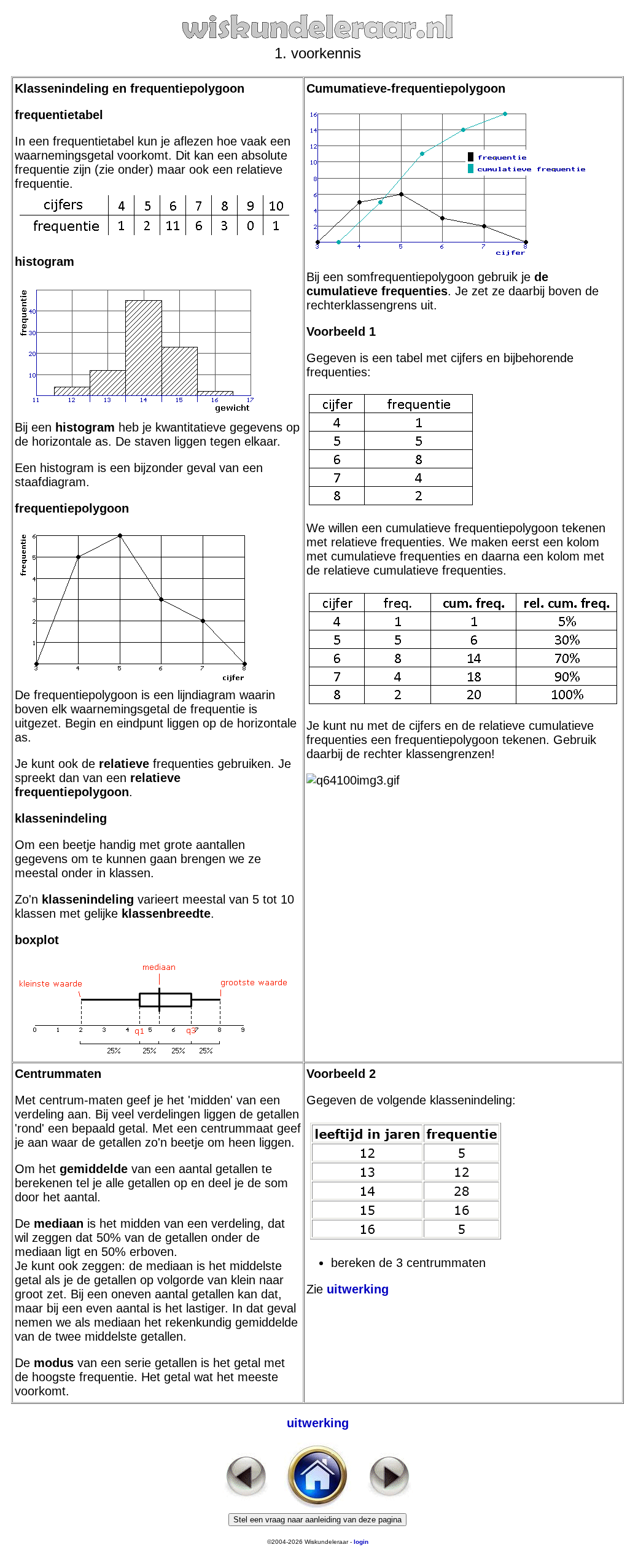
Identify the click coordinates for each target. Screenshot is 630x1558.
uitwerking (358, 1289)
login (361, 1541)
